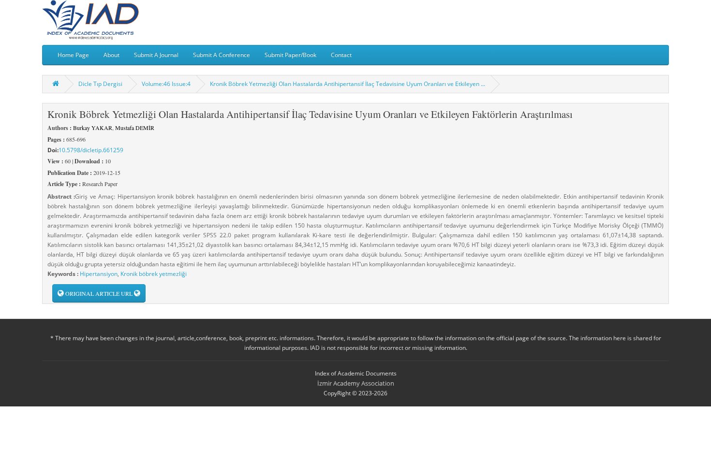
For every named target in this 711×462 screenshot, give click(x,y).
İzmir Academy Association (355, 383)
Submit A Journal (156, 55)
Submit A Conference (221, 55)
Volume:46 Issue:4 (166, 84)
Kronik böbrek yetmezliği (153, 274)
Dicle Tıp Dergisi (100, 84)
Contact (341, 55)
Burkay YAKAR (92, 127)
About (111, 55)
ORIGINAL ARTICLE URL (99, 293)
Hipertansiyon (99, 274)
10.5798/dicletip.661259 (91, 150)
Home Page (73, 55)
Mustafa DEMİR (134, 127)
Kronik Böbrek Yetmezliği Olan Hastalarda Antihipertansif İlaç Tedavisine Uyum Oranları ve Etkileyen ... (347, 84)
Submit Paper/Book (290, 55)
